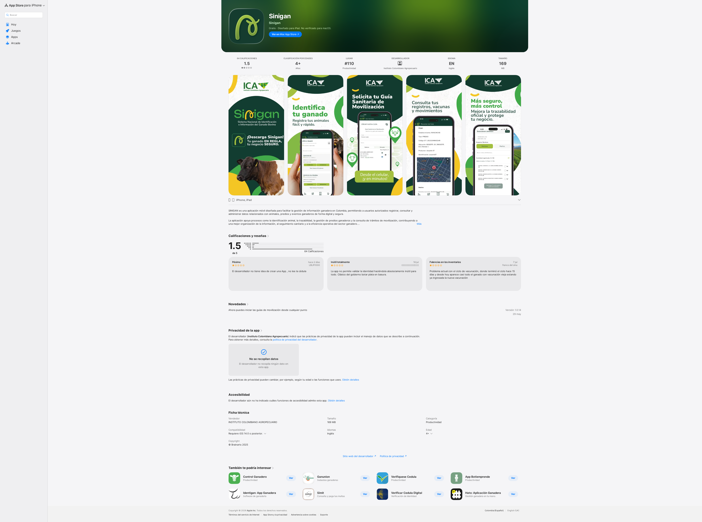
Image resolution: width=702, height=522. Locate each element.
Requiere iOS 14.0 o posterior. (246, 433)
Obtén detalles (350, 379)
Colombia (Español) (494, 511)
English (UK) (513, 511)
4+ (427, 433)
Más (419, 223)
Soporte (324, 515)
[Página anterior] (224, 135)
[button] (24, 24)
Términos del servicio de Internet (244, 515)
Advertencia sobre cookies (303, 515)
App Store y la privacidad (275, 515)
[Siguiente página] (524, 135)
